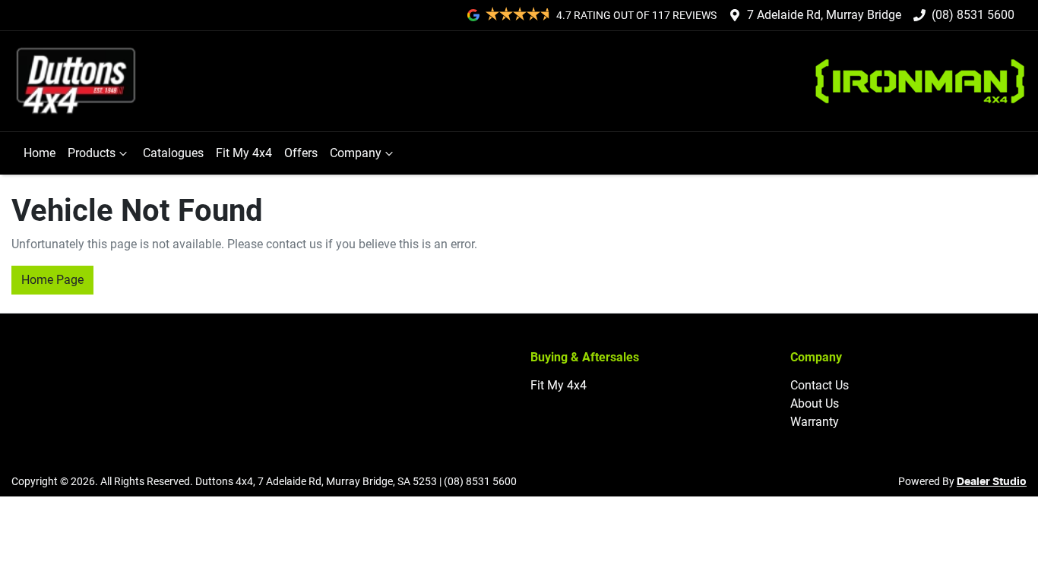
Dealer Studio (992, 482)
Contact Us (819, 385)
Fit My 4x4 (244, 153)
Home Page (52, 280)
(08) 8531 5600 (973, 15)
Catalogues (173, 153)
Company (355, 153)
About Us (814, 403)
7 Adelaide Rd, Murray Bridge (824, 15)
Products (92, 153)
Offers (301, 153)
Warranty (814, 421)
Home (39, 153)
